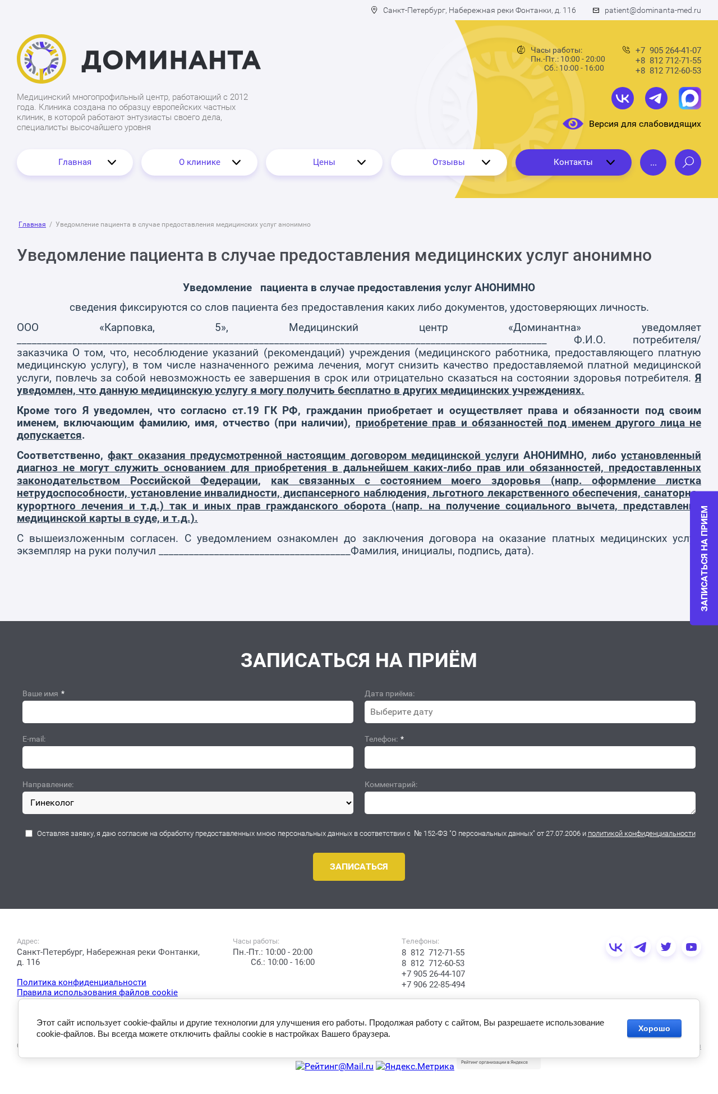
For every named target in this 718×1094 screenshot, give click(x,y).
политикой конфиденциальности (642, 833)
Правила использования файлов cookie (97, 992)
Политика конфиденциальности (81, 982)
